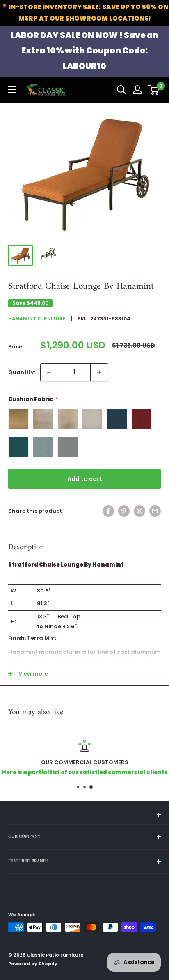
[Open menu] (12, 89)
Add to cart (84, 479)
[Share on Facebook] (108, 511)
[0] (154, 90)
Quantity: (21, 372)
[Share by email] (155, 511)
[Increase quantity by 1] (99, 372)
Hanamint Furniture (37, 318)
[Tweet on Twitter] (139, 511)
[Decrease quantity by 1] (49, 372)
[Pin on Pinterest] (124, 511)
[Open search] (121, 89)
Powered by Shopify (32, 963)
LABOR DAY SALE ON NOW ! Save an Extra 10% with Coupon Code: (84, 51)
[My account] (137, 89)
